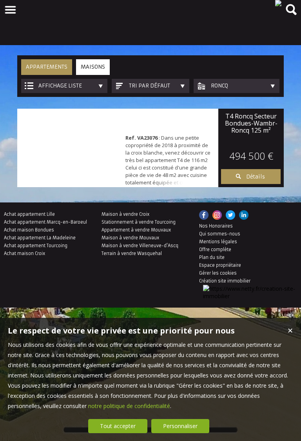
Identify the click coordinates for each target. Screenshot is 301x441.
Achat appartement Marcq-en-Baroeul (45, 222)
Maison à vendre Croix (125, 214)
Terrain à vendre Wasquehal (132, 253)
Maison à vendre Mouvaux (130, 238)
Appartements (46, 67)
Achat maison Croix (24, 253)
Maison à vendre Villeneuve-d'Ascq (140, 245)
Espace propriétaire (220, 265)
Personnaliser (180, 426)
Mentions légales (218, 241)
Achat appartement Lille (29, 214)
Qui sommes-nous (219, 234)
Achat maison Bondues (29, 230)
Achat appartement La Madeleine (40, 238)
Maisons (93, 67)
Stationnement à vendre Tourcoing (139, 222)
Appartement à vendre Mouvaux (136, 230)
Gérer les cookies (218, 273)
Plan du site (212, 257)
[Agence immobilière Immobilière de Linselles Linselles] (278, 3)
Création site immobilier (224, 281)
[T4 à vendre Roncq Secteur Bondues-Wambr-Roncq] (69, 148)
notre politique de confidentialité (129, 406)
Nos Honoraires (216, 226)
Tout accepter (118, 426)
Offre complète (215, 249)
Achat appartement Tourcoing (35, 245)
